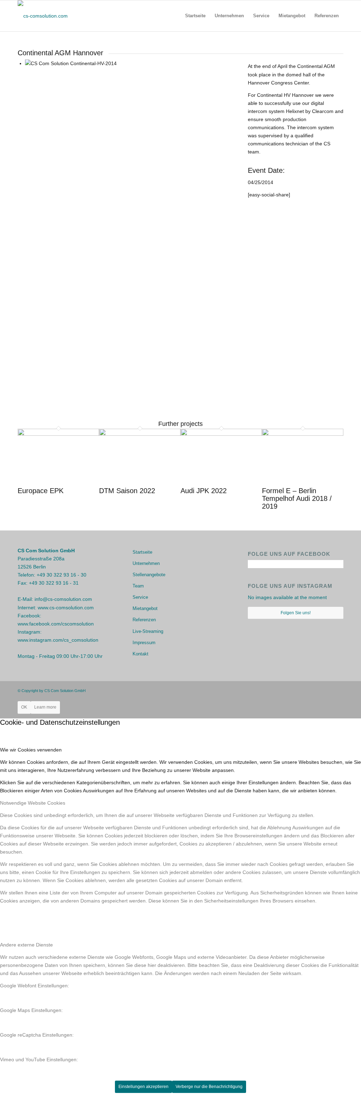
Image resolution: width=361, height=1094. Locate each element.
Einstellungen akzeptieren (143, 1086)
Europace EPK (40, 491)
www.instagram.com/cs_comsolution (58, 640)
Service (140, 597)
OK (24, 707)
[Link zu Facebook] (317, 690)
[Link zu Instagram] (327, 690)
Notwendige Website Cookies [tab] (32, 803)
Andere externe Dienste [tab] (26, 945)
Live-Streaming (148, 631)
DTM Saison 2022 (127, 491)
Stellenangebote (149, 574)
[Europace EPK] (58, 434)
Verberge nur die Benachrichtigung (209, 1086)
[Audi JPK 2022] (221, 434)
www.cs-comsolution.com (66, 607)
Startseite (142, 552)
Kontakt (140, 653)
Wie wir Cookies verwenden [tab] (31, 750)
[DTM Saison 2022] (139, 434)
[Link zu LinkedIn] (338, 690)
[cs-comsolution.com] (43, 15)
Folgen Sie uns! (296, 612)
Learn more (45, 707)
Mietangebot (145, 608)
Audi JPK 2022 (203, 491)
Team (138, 586)
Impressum (144, 642)
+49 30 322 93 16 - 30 (61, 575)
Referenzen (144, 619)
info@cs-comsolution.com (63, 599)
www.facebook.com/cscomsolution (56, 624)
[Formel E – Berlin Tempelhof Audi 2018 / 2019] (302, 434)
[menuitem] (195, 15)
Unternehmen (146, 563)
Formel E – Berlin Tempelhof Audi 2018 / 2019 (297, 498)
